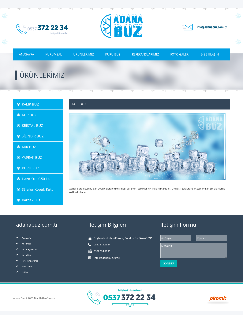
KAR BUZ (28, 146)
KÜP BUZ (28, 115)
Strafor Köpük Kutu (37, 189)
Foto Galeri (27, 266)
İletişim (25, 272)
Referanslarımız (30, 260)
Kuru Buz (26, 255)
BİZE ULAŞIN (210, 54)
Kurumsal (27, 243)
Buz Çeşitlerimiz (30, 249)
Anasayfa (26, 237)
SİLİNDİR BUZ (32, 136)
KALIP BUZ (29, 104)
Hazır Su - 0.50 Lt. (35, 178)
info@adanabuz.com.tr (107, 257)
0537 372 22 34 (102, 244)
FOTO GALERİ (179, 54)
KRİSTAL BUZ (31, 125)
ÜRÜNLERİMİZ (83, 54)
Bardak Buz (30, 200)
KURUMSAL (53, 54)
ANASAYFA (26, 54)
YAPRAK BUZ (31, 157)
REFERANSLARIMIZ (145, 54)
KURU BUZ (113, 54)
